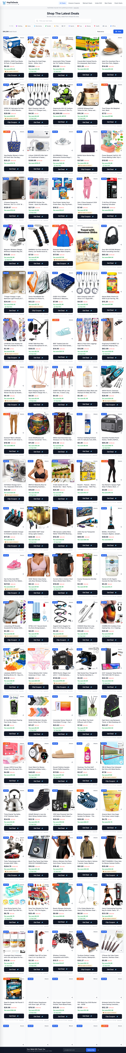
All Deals (63, 3)
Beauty (89, 26)
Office (114, 26)
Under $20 (98, 3)
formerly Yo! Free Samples (12, 4)
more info (76, 7)
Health (97, 26)
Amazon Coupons (74, 3)
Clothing (20, 26)
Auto (105, 26)
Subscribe (91, 1050)
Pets (57, 26)
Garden (49, 26)
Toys (80, 26)
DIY (64, 26)
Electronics (39, 26)
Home (29, 26)
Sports (72, 26)
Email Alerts (118, 3)
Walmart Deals (87, 3)
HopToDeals (12, 2)
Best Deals (108, 3)
